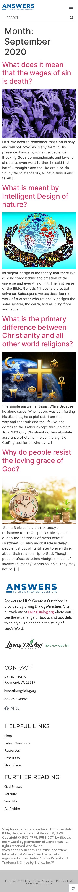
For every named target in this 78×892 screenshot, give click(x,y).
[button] (71, 6)
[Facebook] (6, 708)
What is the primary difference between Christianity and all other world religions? (37, 331)
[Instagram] (12, 708)
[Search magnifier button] (72, 18)
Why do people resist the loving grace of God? (36, 460)
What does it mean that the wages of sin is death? (36, 72)
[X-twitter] (17, 708)
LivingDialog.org (41, 612)
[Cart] (73, 888)
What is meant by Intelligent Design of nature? (35, 196)
